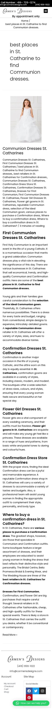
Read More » (10, 634)
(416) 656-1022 (26, 666)
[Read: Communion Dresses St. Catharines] (26, 119)
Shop (6, 691)
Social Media (32, 683)
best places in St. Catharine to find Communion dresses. (21, 170)
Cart (6, 689)
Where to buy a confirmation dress (26, 217)
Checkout (9, 686)
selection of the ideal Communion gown (19, 210)
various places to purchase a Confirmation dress (25, 213)
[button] (46, 11)
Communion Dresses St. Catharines (25, 151)
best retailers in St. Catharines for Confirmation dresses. (25, 175)
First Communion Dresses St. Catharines (24, 235)
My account (9, 683)
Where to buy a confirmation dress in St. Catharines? (25, 222)
